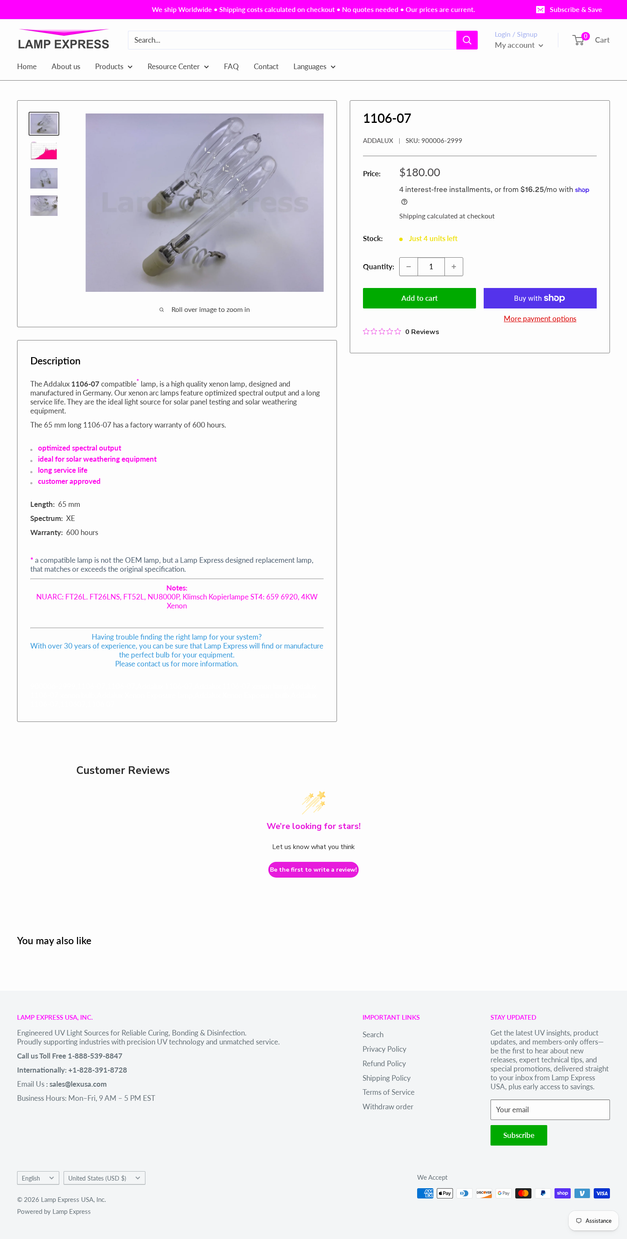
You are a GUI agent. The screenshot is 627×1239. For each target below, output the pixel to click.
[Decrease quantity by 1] (409, 267)
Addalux (378, 140)
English (31, 1178)
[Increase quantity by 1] (454, 267)
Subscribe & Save (576, 9)
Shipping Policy (387, 1077)
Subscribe (518, 1135)
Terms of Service (389, 1092)
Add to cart (419, 298)
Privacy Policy (384, 1048)
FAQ (231, 65)
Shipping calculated (428, 216)
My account (516, 44)
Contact (266, 65)
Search (373, 1034)
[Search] (467, 40)
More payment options (540, 318)
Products (109, 65)
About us (66, 65)
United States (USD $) (97, 1178)
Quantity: (378, 266)
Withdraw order (388, 1106)
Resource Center (174, 65)
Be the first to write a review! (313, 870)
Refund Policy (384, 1063)
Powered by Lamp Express (54, 1211)
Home (27, 65)
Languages (309, 65)
